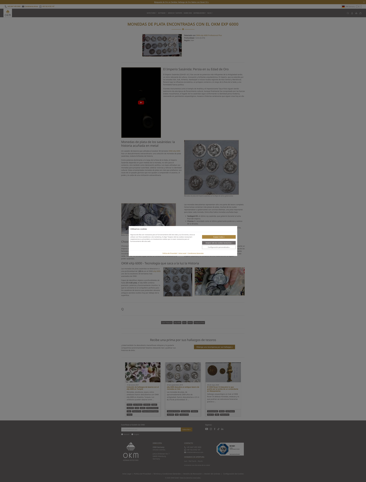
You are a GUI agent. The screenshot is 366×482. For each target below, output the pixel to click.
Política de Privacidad (170, 253)
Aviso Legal (182, 253)
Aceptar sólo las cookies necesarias (218, 243)
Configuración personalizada (218, 247)
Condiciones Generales (196, 253)
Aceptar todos (218, 237)
